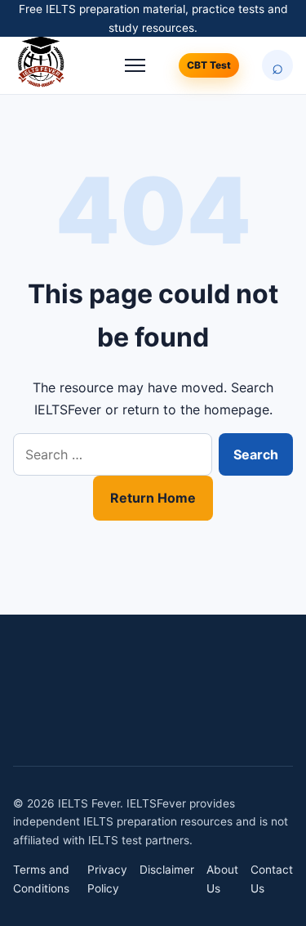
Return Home (153, 498)
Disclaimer (167, 869)
